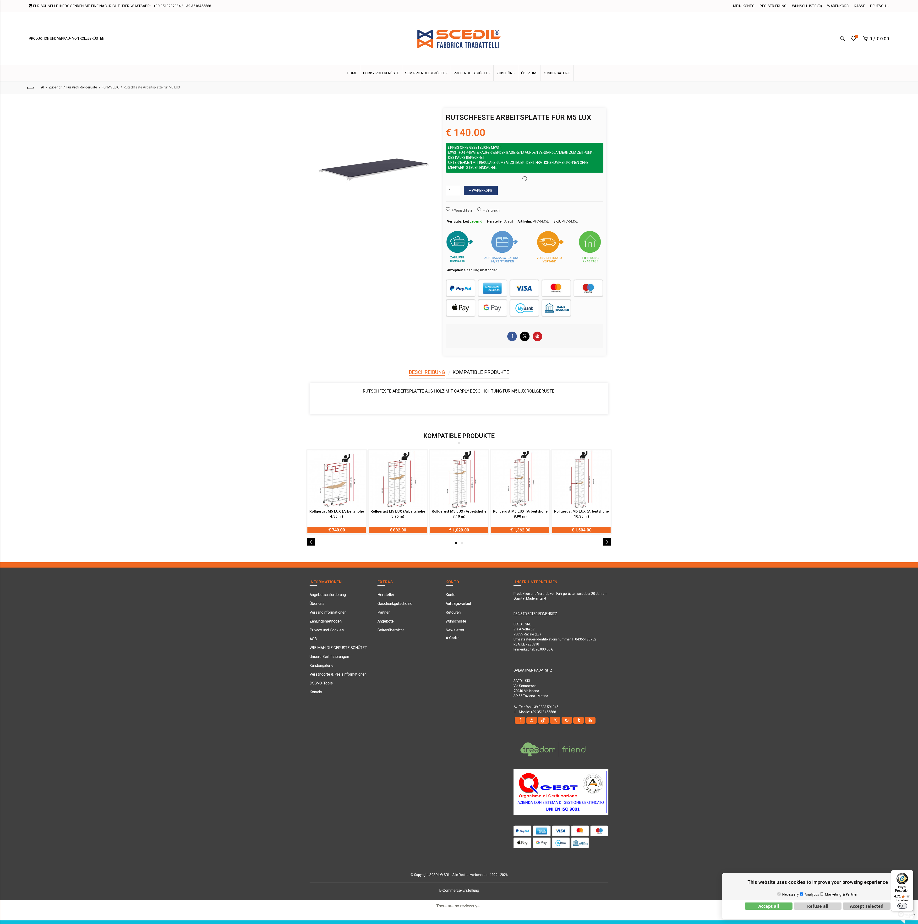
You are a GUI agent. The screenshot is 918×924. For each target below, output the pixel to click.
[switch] (902, 906)
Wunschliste (456, 621)
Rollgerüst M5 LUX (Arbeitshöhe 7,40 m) (459, 514)
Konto (450, 594)
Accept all (768, 906)
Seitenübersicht (390, 630)
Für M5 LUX (110, 87)
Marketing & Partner (841, 894)
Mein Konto (743, 6)
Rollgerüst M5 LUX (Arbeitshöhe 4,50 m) (336, 514)
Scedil (508, 221)
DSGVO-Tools (321, 683)
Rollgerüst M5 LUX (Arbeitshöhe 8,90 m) (520, 514)
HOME (352, 73)
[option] (336, 492)
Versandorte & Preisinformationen (338, 674)
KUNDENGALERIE (557, 73)
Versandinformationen (328, 612)
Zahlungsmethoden (326, 621)
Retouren (453, 612)
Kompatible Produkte (481, 372)
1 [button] (456, 543)
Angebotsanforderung (328, 594)
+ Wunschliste (462, 210)
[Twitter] (555, 720)
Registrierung (773, 6)
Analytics (812, 894)
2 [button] (462, 543)
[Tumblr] (578, 720)
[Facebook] (520, 720)
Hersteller (385, 594)
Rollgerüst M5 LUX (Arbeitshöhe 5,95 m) (398, 514)
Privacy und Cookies (327, 630)
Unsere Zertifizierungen (329, 656)
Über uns (317, 603)
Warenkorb (838, 6)
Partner (383, 612)
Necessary (790, 894)
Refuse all (817, 906)
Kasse (859, 6)
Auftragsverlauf (458, 603)
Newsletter (455, 630)
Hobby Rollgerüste (381, 73)
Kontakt (316, 692)
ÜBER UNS (529, 73)
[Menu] (910, 873)
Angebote (385, 621)
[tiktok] (543, 720)
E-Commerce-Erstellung (459, 890)
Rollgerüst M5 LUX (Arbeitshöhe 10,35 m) (581, 514)
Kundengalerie (321, 665)
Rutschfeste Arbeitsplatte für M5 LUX (152, 87)
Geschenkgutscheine (394, 603)
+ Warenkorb (480, 190)
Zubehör (55, 87)
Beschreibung (427, 372)
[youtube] (590, 720)
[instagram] (531, 720)
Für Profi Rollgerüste (81, 87)
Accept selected (866, 906)
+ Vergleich (491, 210)
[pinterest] (567, 720)
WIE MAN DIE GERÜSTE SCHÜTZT (338, 647)
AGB (313, 639)
